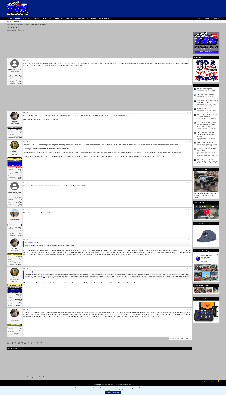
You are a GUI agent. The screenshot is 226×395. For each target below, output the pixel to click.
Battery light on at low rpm (206, 142)
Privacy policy (204, 381)
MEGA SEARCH (104, 18)
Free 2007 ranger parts (204, 89)
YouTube (93, 18)
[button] (32, 18)
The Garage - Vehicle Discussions (205, 92)
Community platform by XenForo (109, 384)
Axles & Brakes (200, 98)
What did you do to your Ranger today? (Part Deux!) (207, 101)
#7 (190, 268)
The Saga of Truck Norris (205, 159)
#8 (190, 309)
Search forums (17, 21)
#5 (190, 210)
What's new (26, 18)
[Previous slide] (196, 290)
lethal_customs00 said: (30, 242)
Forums (17, 18)
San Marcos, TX (18, 232)
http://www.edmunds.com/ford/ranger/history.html (40, 119)
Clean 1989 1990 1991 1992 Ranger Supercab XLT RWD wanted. (205, 134)
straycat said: (28, 272)
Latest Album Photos (201, 285)
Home (10, 18)
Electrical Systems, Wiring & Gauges (206, 146)
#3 (190, 141)
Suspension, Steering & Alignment (206, 112)
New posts (9, 21)
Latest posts (198, 86)
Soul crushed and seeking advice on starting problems (207, 115)
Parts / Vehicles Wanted (203, 140)
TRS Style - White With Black (15, 381)
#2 (190, 112)
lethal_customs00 (12, 30)
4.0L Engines (200, 120)
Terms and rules (195, 381)
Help (210, 381)
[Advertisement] (99, 44)
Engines (199, 130)
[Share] (188, 60)
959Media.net (128, 384)
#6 (190, 239)
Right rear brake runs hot (205, 95)
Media (36, 18)
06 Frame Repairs (202, 109)
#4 (190, 183)
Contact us (187, 381)
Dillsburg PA (18, 172)
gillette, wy (19, 80)
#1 (190, 60)
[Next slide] (216, 290)
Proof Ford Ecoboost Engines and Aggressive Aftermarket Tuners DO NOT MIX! (206, 124)
